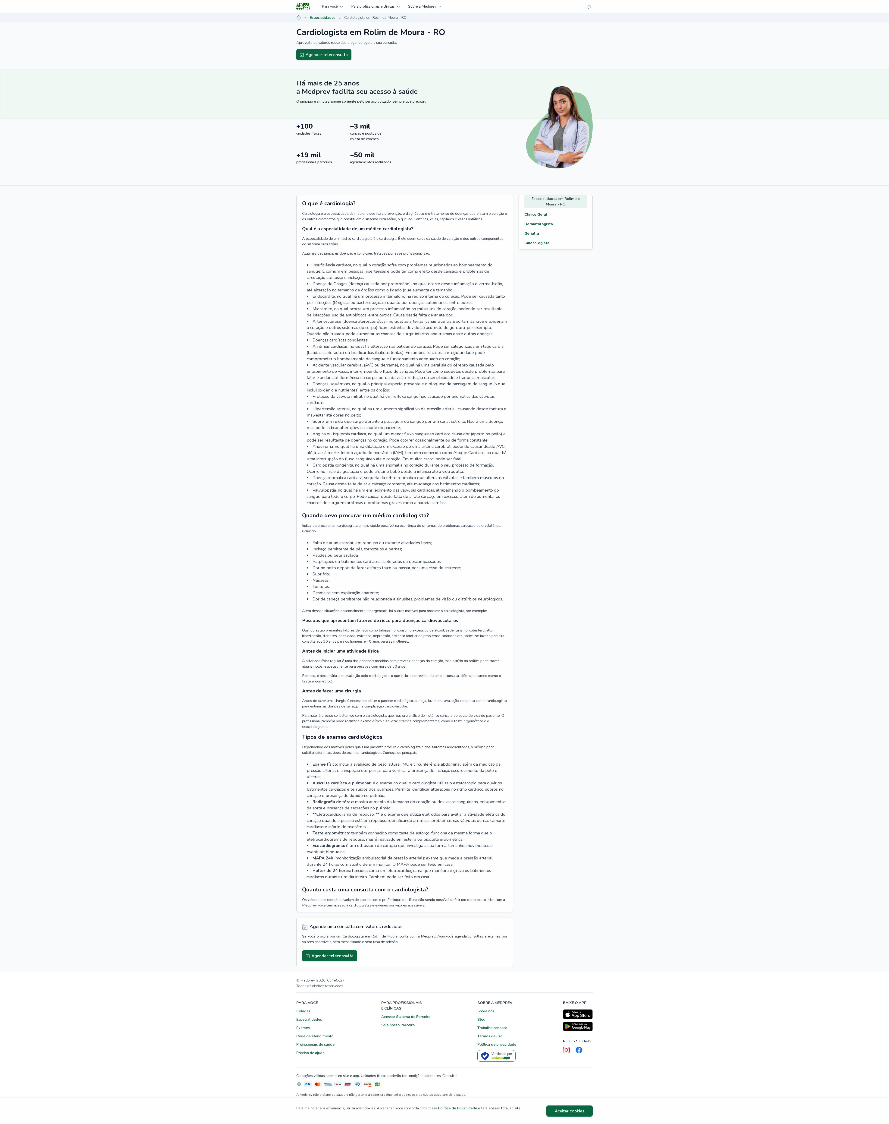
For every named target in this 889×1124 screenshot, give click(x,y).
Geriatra (531, 233)
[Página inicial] (298, 17)
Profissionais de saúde (315, 1044)
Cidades (303, 1011)
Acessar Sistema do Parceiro (405, 1016)
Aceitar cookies (569, 1111)
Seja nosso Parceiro (398, 1025)
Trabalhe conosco (492, 1027)
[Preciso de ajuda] (589, 6)
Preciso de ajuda (310, 1052)
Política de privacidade (496, 1044)
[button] (332, 6)
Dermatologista (538, 224)
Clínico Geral (535, 214)
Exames (303, 1027)
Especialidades (322, 17)
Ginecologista (536, 243)
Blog (481, 1019)
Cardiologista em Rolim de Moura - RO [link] (375, 17)
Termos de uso (489, 1036)
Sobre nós (485, 1011)
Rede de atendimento (314, 1036)
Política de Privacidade (457, 1108)
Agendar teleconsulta (327, 54)
